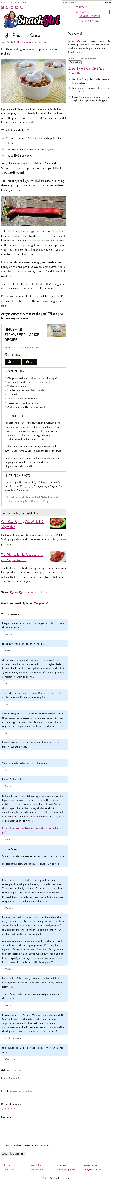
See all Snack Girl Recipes (37, 501)
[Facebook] (7, 7)
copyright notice (93, 1170)
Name (4, 1078)
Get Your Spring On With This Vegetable (22, 524)
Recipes (84, 12)
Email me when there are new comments (28, 1145)
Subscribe (5, 2)
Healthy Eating (89, 21)
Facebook (29, 592)
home (7, 1165)
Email (44, 592)
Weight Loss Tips (89, 16)
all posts (61, 1165)
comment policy (66, 1170)
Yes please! (41, 603)
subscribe (36, 1165)
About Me (14, 2)
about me (9, 1170)
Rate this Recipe (11, 1104)
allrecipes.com (34, 817)
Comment (7, 1117)
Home (83, 7)
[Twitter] (12, 7)
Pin (31, 362)
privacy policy (91, 1165)
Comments (24, 42)
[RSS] (16, 7)
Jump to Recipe (40, 42)
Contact (24, 2)
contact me (37, 1170)
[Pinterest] (2, 7)
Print (14, 362)
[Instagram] (21, 7)
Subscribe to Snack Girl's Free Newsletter (86, 70)
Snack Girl (77, 41)
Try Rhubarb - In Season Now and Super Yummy (22, 557)
